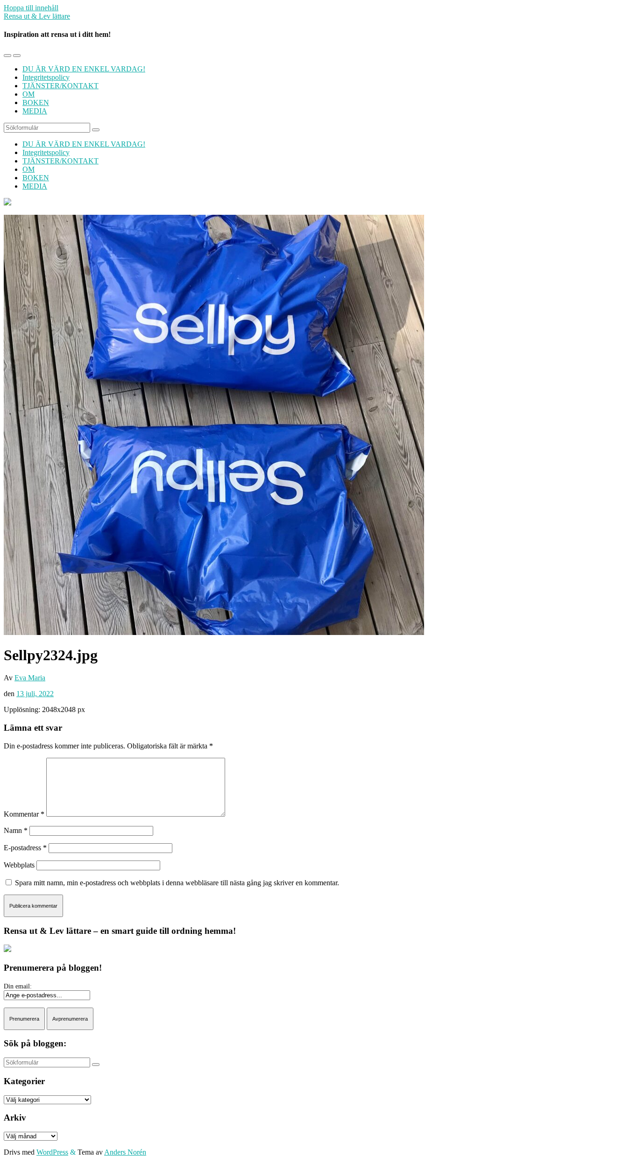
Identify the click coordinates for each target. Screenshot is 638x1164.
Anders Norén (125, 1152)
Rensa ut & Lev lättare (37, 16)
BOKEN (35, 102)
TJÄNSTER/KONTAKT (60, 86)
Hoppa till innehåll (31, 8)
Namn (16, 830)
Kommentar (24, 814)
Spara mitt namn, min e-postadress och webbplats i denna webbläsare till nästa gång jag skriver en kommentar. (177, 883)
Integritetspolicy (46, 77)
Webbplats (19, 865)
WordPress (52, 1152)
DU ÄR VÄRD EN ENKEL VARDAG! (83, 69)
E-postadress (25, 848)
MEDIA (34, 111)
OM (28, 94)
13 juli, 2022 (35, 694)
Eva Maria (29, 678)
